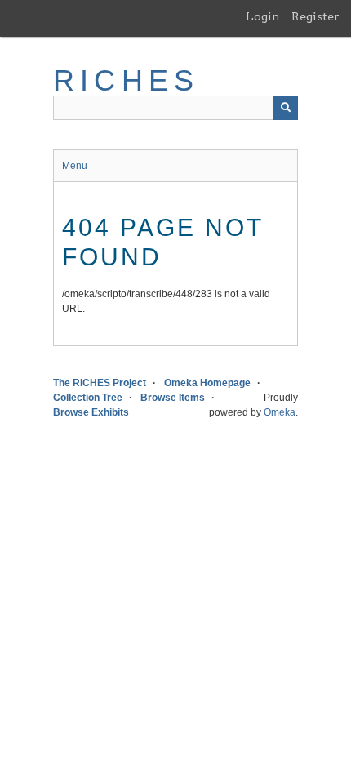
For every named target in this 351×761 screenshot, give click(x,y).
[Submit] (285, 108)
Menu (74, 165)
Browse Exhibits (91, 412)
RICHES (126, 80)
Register (315, 16)
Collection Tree (87, 397)
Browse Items (172, 397)
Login (263, 16)
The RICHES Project (99, 383)
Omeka (279, 412)
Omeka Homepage (207, 383)
